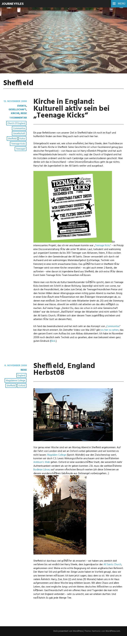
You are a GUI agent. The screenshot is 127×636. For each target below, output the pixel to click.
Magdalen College (56, 455)
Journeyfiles (13, 4)
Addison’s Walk (41, 462)
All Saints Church (112, 565)
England (21, 375)
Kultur (22, 139)
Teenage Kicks (18, 144)
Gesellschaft (17, 110)
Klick (53, 341)
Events (21, 106)
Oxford (21, 386)
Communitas (19, 128)
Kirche (15, 113)
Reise (24, 113)
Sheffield (12, 139)
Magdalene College (15, 381)
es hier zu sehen (110, 330)
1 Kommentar (18, 118)
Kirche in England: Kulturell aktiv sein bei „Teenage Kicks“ (71, 108)
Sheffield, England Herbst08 (64, 369)
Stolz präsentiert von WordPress (68, 631)
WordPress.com (113, 631)
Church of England (16, 123)
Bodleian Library (41, 470)
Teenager (20, 149)
